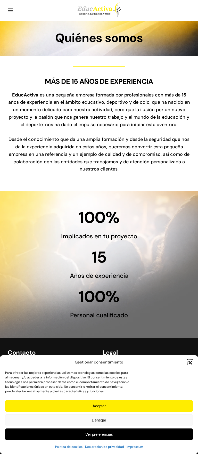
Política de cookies (68, 447)
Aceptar (99, 406)
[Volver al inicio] (99, 10)
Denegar (99, 420)
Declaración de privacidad (104, 447)
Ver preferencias (99, 434)
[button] (190, 362)
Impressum (135, 447)
